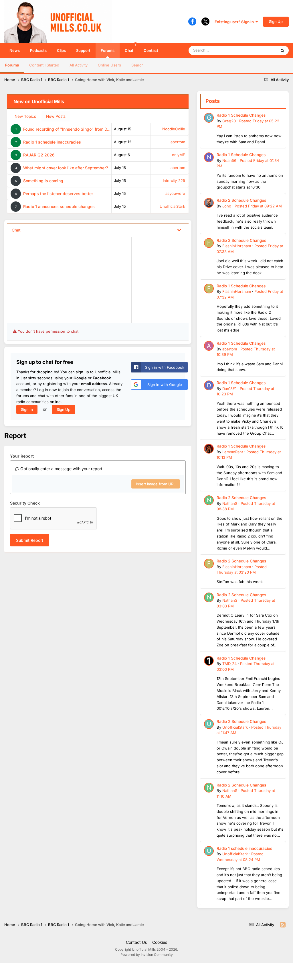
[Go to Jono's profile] (209, 203)
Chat (130, 48)
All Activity (79, 65)
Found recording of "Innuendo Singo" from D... (66, 129)
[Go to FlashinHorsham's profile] (209, 243)
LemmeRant (232, 452)
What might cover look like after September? (65, 167)
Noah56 (229, 160)
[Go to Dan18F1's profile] (209, 385)
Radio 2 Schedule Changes (241, 200)
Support (83, 50)
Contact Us (136, 942)
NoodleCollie (173, 129)
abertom (178, 142)
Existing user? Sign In (235, 21)
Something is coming (43, 180)
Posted (258, 206)
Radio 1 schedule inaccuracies (52, 142)
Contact (151, 50)
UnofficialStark (172, 206)
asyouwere (175, 193)
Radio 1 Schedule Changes (241, 115)
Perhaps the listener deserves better (58, 193)
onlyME (178, 154)
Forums (107, 50)
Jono (226, 206)
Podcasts (38, 50)
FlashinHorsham (236, 246)
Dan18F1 (229, 388)
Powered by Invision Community (146, 954)
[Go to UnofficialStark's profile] (209, 724)
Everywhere (258, 50)
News (14, 50)
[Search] (282, 50)
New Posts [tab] (56, 116)
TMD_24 (229, 663)
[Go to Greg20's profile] (209, 118)
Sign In (27, 409)
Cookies (159, 942)
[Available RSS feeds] (283, 925)
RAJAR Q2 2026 (39, 154)
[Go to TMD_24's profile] (209, 661)
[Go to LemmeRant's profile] (209, 449)
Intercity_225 (174, 180)
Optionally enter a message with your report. (61, 468)
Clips (61, 50)
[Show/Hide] (179, 230)
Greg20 (229, 121)
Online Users (109, 65)
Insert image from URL (155, 484)
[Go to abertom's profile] (209, 346)
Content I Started (44, 65)
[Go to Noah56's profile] (209, 157)
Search (137, 65)
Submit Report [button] (29, 540)
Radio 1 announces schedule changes (59, 206)
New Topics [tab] (25, 116)
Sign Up (276, 21)
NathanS (229, 503)
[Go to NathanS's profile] (209, 500)
